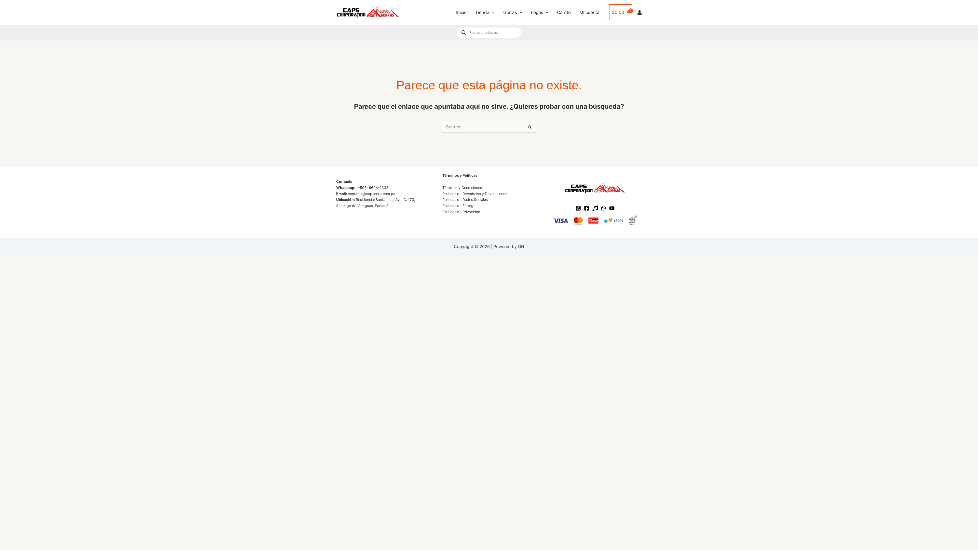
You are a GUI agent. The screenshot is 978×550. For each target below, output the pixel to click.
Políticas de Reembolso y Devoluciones (474, 193)
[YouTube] (612, 208)
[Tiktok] (595, 208)
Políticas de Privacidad (461, 212)
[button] (492, 12)
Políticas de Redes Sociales (465, 199)
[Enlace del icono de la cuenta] (639, 12)
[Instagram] (578, 208)
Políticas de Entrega (459, 205)
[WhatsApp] (603, 208)
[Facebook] (586, 208)
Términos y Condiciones (462, 187)
